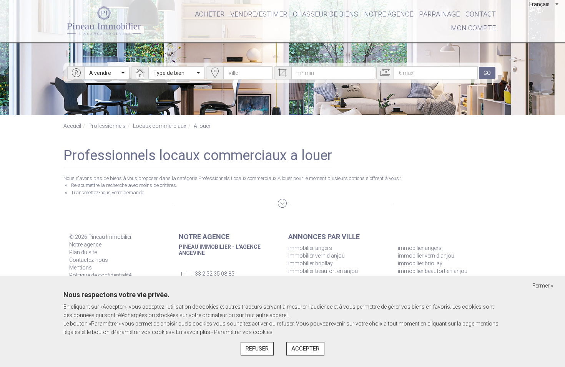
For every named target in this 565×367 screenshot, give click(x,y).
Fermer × (542, 286)
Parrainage (439, 14)
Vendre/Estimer (258, 14)
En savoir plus (193, 332)
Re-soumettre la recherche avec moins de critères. (124, 185)
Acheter (209, 14)
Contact (480, 14)
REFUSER (257, 348)
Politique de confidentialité (100, 275)
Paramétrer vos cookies (243, 332)
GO (487, 73)
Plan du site (83, 252)
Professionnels (107, 126)
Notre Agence (388, 14)
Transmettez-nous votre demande (107, 192)
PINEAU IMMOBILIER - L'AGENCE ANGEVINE (220, 250)
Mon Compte (473, 28)
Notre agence (85, 244)
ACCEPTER (305, 348)
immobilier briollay (310, 263)
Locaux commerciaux (159, 126)
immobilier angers (310, 248)
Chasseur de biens (325, 14)
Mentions (80, 268)
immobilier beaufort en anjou (323, 271)
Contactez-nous (88, 260)
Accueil (72, 126)
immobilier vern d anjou (316, 256)
